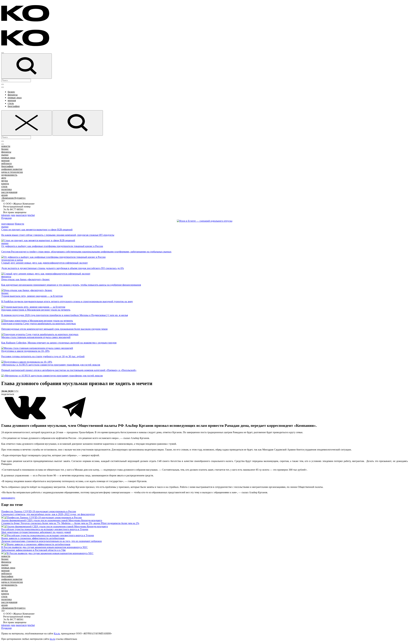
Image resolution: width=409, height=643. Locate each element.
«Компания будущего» (13, 198)
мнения (12, 100)
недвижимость (9, 175)
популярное (7, 223)
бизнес (11, 91)
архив (4, 195)
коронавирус (8, 497)
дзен (13, 215)
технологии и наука (12, 260)
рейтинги (6, 163)
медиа (4, 180)
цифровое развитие (11, 169)
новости (5, 146)
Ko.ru (57, 633)
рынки (4, 154)
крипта (5, 183)
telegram (5, 215)
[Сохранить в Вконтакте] (25, 418)
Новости (19, 223)
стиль (11, 103)
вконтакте (21, 215)
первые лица (15, 97)
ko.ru (52, 639)
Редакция (6, 218)
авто (3, 177)
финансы (13, 94)
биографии (14, 106)
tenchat (31, 215)
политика (6, 189)
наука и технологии (12, 172)
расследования (9, 192)
